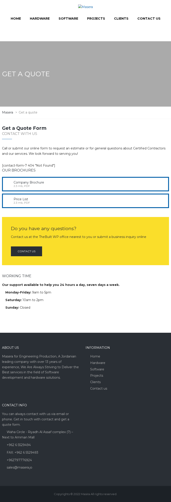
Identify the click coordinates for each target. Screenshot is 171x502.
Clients (95, 382)
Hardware (97, 363)
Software (97, 369)
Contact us (26, 251)
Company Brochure (29, 182)
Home (95, 356)
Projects (96, 376)
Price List (21, 199)
